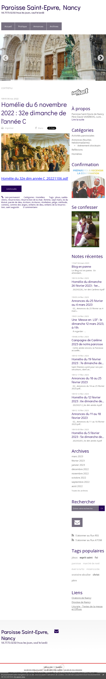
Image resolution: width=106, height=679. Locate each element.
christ (96, 574)
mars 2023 (77, 456)
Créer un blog (48, 667)
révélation (46, 202)
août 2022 (77, 486)
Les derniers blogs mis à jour (33, 670)
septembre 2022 (81, 482)
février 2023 (78, 460)
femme (47, 199)
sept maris (57, 199)
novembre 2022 (80, 473)
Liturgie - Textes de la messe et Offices (87, 608)
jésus (57, 197)
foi (96, 557)
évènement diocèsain (89, 145)
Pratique (22, 26)
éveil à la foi (78, 569)
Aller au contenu (8, 2)
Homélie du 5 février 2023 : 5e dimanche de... (88, 435)
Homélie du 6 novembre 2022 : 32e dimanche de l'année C (34, 112)
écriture (27, 202)
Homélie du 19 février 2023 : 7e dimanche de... (88, 361)
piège (54, 202)
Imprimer (9, 128)
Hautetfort (59, 667)
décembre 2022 (80, 469)
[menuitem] (8, 26)
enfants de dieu (36, 204)
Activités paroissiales (83, 135)
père (74, 580)
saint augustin (12, 207)
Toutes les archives (80, 491)
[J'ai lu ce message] (103, 674)
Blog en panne (81, 266)
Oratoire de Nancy (81, 597)
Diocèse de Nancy (81, 602)
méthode (62, 202)
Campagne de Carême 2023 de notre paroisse (87, 342)
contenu (5, 204)
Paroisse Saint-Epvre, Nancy (40, 7)
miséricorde (93, 569)
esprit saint (86, 557)
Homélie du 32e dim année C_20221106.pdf (34, 178)
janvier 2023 (78, 465)
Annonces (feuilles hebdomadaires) (81, 141)
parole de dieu (15, 202)
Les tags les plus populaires (73, 670)
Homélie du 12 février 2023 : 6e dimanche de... (88, 399)
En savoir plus (19, 677)
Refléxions (77, 149)
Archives (54, 26)
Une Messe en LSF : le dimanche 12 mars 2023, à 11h (88, 323)
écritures (36, 202)
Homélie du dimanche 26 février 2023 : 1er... (87, 283)
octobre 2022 (79, 477)
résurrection (14, 199)
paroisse (76, 563)
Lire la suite (11, 188)
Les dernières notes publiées (53, 670)
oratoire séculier (81, 574)
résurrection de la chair (32, 199)
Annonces (38, 26)
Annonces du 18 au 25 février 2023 (86, 380)
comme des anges (18, 204)
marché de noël (91, 563)
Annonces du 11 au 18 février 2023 (86, 416)
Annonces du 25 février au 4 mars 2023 (87, 302)
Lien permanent (12, 197)
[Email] (77, 522)
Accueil (8, 26)
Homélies (40, 197)
